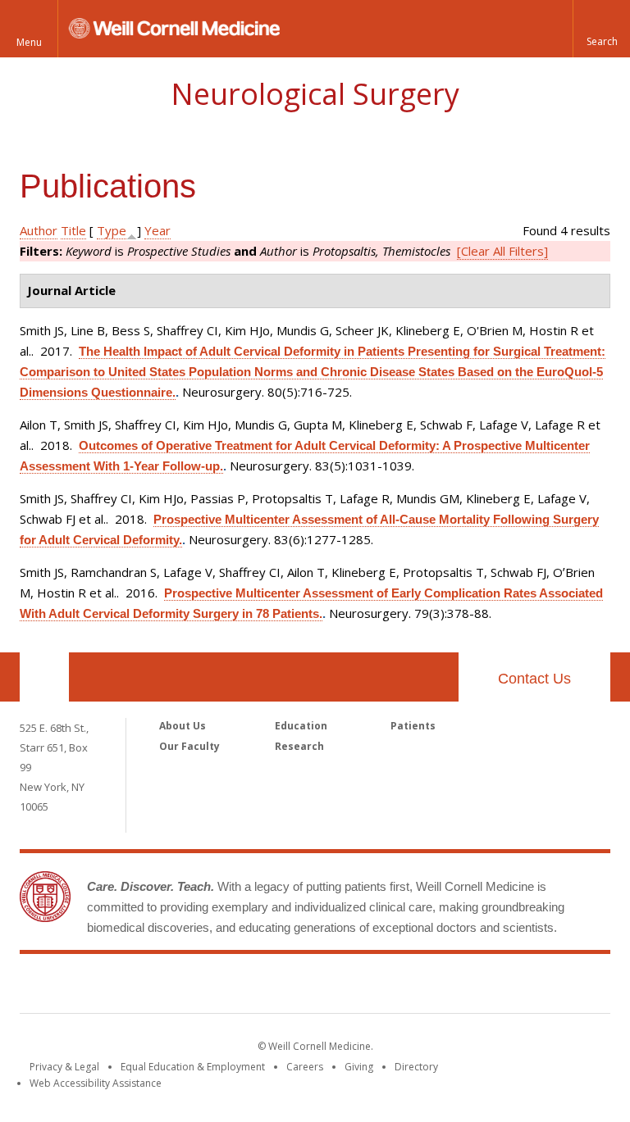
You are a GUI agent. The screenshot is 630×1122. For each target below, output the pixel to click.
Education (301, 726)
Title (73, 230)
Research (299, 746)
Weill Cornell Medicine (315, 987)
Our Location (44, 677)
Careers (304, 1067)
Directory (416, 1067)
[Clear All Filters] (502, 251)
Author (38, 230)
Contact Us (534, 678)
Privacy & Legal (64, 1067)
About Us (182, 726)
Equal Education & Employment (193, 1067)
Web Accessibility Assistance (96, 1083)
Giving (359, 1067)
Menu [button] (29, 42)
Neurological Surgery (315, 94)
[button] (601, 28)
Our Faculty (189, 746)
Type (111, 230)
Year (157, 230)
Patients (413, 726)
